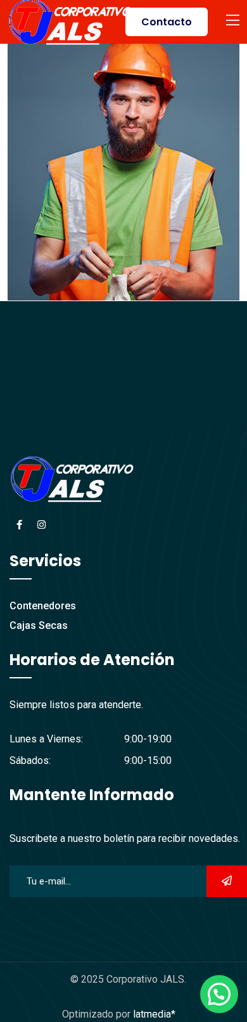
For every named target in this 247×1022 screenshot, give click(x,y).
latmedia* (154, 1014)
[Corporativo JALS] (71, 21)
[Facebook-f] (19, 524)
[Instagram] (41, 524)
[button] (219, 994)
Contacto (166, 22)
